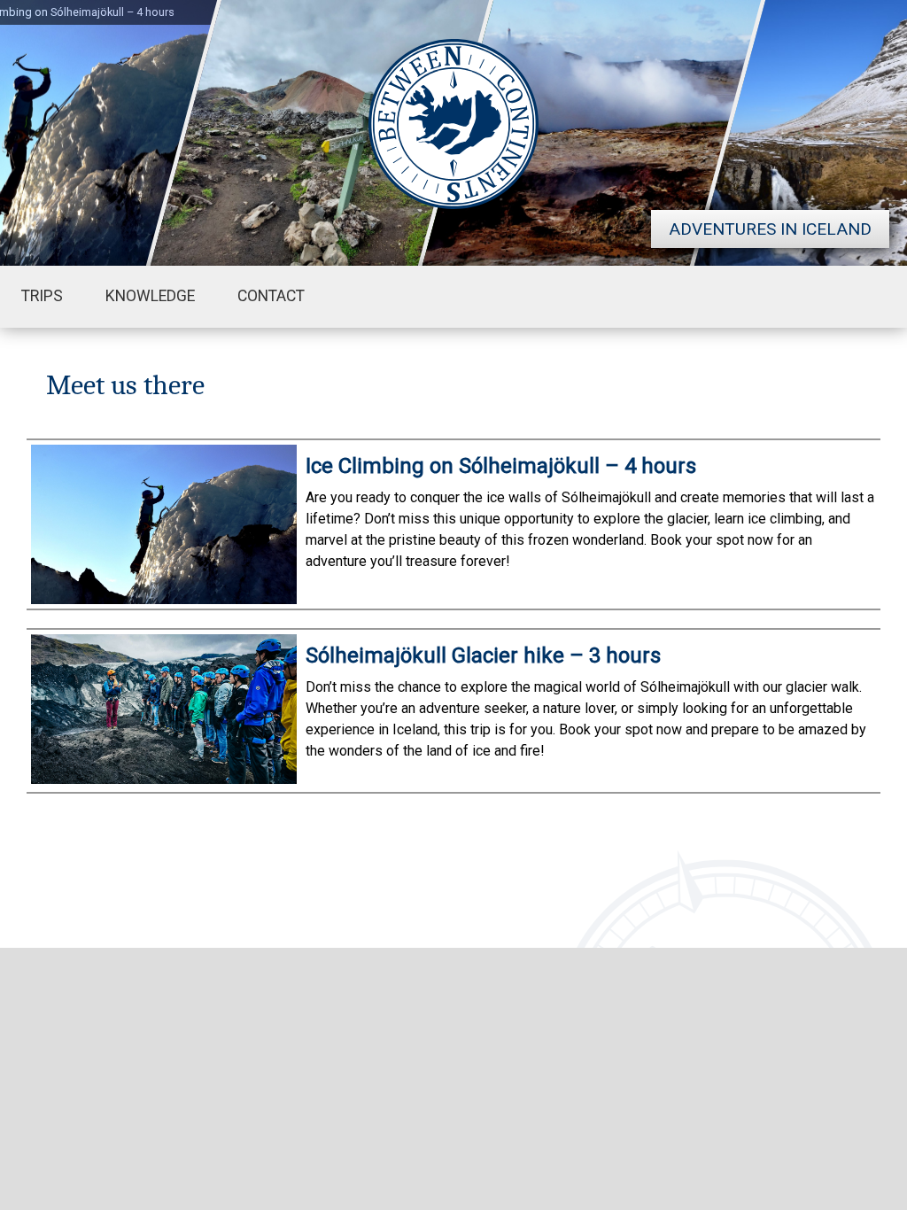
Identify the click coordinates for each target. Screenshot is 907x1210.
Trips (42, 296)
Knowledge (150, 296)
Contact (271, 296)
